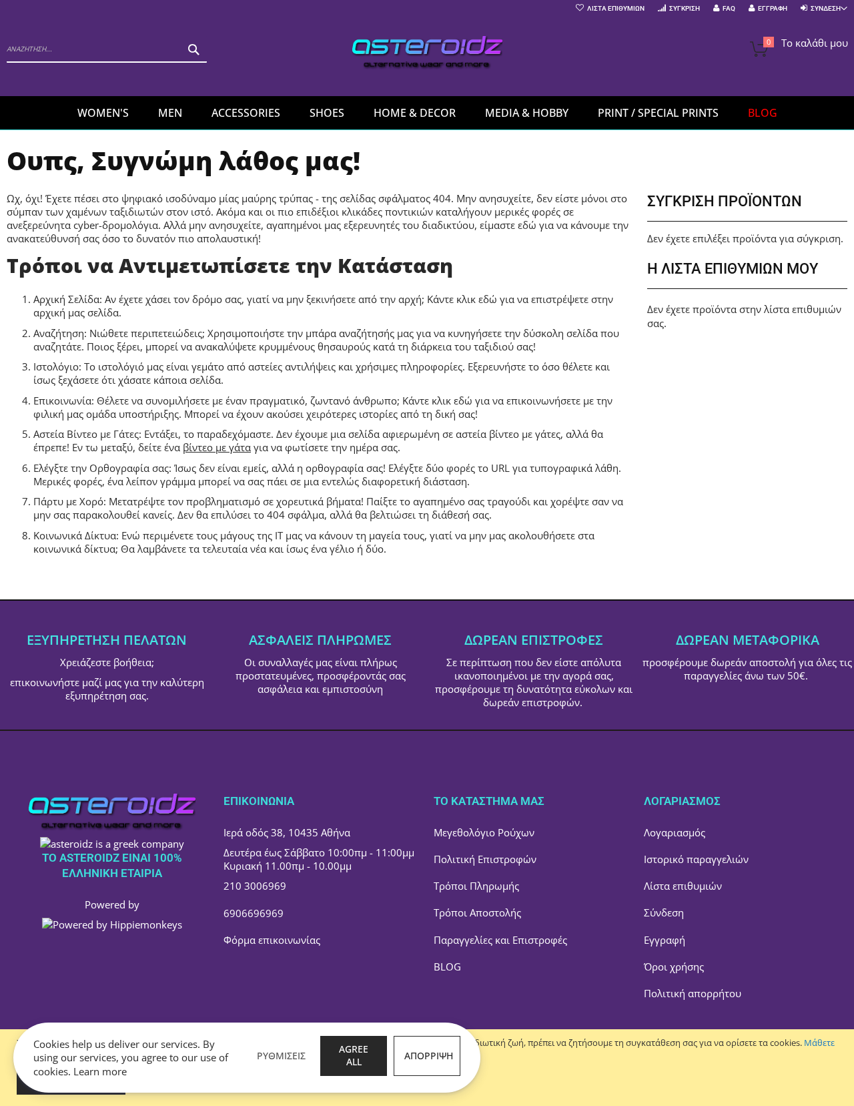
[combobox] (107, 49)
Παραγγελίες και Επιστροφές (500, 939)
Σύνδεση (664, 912)
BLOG (447, 966)
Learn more (100, 1071)
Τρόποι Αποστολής (477, 912)
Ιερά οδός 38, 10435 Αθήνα (287, 832)
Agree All (353, 1055)
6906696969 (254, 913)
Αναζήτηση (58, 333)
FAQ (729, 8)
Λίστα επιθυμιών (683, 885)
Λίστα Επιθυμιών (616, 8)
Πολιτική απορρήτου (692, 993)
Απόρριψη (428, 1055)
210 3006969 (255, 885)
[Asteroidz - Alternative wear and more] (427, 54)
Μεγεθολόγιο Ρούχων (484, 832)
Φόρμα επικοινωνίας (272, 939)
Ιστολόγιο (56, 366)
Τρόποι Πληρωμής (476, 885)
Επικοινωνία (62, 400)
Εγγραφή (772, 8)
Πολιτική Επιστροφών (485, 859)
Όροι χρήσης (674, 966)
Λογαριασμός (674, 832)
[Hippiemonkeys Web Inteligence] (112, 924)
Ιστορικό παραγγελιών (696, 859)
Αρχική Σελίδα (66, 299)
